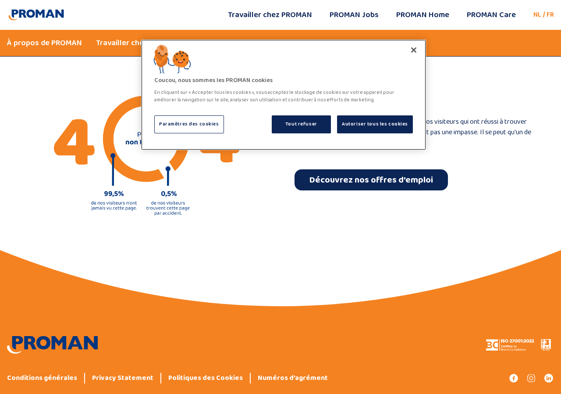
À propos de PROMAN (44, 43)
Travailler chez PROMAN (270, 15)
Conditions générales (42, 378)
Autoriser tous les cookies (375, 124)
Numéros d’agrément (293, 378)
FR (550, 14)
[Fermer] (413, 50)
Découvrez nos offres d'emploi (371, 180)
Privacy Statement (122, 378)
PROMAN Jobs (354, 15)
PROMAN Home (422, 15)
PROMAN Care (491, 15)
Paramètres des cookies (189, 124)
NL (537, 14)
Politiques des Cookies (205, 378)
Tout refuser (301, 124)
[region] (283, 94)
